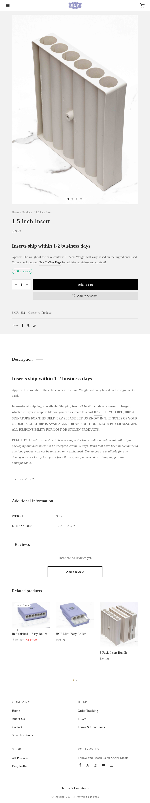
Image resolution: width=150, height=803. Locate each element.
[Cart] (142, 5)
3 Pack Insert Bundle (114, 652)
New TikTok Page (50, 262)
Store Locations (22, 735)
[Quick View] (39, 619)
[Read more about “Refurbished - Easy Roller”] (31, 619)
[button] (75, 619)
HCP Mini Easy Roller (71, 634)
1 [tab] (73, 680)
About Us (18, 719)
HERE (98, 412)
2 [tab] (76, 680)
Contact (17, 727)
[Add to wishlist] (23, 619)
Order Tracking (88, 710)
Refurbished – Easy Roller (29, 634)
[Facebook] (22, 325)
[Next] (132, 629)
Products (27, 212)
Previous (19, 109)
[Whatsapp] (34, 325)
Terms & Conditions (91, 727)
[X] (28, 325)
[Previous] (17, 629)
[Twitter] (88, 765)
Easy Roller (19, 766)
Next (130, 109)
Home (15, 212)
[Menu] (7, 5)
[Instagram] (95, 765)
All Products (20, 758)
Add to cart (85, 284)
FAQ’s (82, 719)
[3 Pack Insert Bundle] (119, 624)
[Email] (111, 765)
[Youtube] (103, 765)
